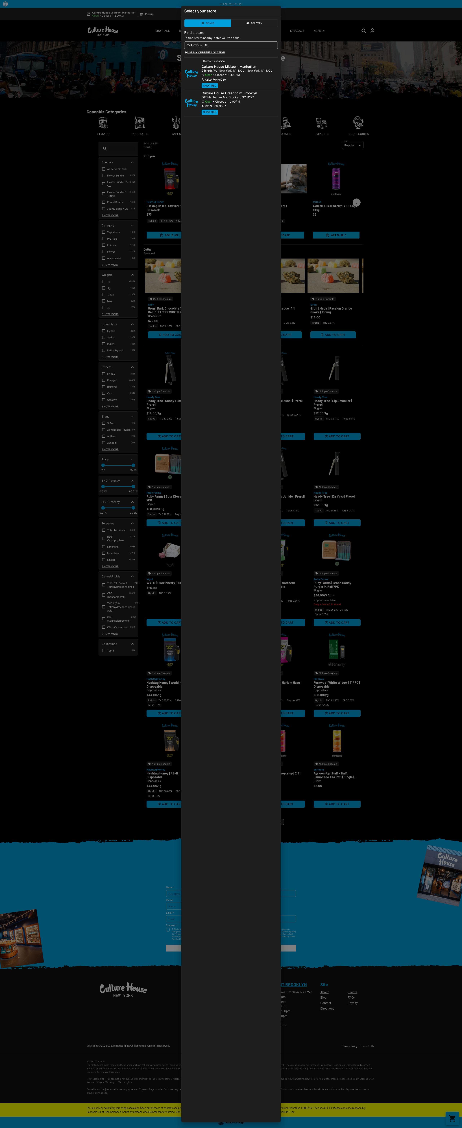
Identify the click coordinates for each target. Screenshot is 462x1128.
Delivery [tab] (256, 23)
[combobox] (228, 45)
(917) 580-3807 (215, 106)
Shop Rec (209, 85)
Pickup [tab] (210, 23)
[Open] (275, 45)
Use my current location (206, 52)
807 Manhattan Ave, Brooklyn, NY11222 (228, 97)
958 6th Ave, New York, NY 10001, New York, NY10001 (238, 70)
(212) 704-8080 (215, 79)
